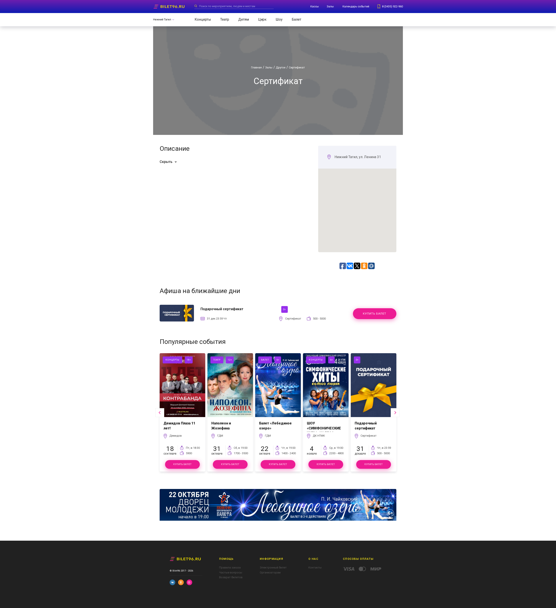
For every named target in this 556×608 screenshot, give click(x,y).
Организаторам (270, 572)
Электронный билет (273, 567)
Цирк (262, 19)
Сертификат (297, 67)
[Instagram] (189, 582)
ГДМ (220, 435)
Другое (280, 67)
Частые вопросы (230, 572)
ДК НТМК (319, 435)
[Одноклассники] (181, 582)
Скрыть (166, 162)
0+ (284, 309)
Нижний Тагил (162, 19)
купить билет (374, 313)
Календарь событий (356, 6)
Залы (330, 6)
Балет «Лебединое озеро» (275, 425)
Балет (296, 19)
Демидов (175, 435)
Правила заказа (230, 567)
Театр (224, 19)
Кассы (314, 6)
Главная (256, 67)
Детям (243, 19)
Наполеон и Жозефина (221, 425)
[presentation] (159, 412)
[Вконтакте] (172, 582)
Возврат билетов (231, 577)
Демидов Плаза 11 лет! (179, 425)
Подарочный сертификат (366, 425)
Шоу (279, 19)
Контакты (315, 567)
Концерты (203, 19)
